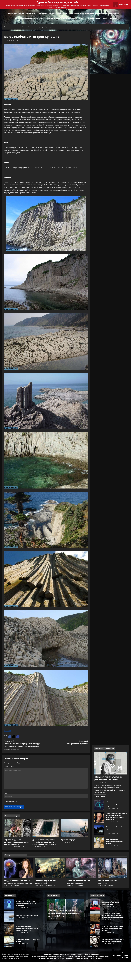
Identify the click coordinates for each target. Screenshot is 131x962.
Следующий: (77, 742)
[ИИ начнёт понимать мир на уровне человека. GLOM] (110, 763)
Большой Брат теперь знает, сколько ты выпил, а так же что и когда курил (9, 904)
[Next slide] (83, 895)
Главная (125, 953)
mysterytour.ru (8, 847)
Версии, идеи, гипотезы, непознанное (21, 13)
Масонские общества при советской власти (95, 904)
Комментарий (9, 766)
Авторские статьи (93, 18)
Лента (126, 955)
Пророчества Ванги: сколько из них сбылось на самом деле (95, 941)
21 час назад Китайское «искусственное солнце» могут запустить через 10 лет (9, 929)
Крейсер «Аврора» (68, 840)
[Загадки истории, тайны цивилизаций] (50, 868)
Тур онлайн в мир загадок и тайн (58, 2)
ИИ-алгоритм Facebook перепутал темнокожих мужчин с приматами (99, 830)
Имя (5, 793)
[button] (128, 16)
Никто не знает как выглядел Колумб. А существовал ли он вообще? (95, 929)
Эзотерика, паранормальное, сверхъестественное (65, 18)
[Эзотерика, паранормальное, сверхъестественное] (81, 868)
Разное (105, 18)
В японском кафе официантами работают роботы (99, 842)
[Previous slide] (80, 895)
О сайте (125, 957)
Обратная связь (123, 960)
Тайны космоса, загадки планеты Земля (29, 18)
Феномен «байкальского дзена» (9, 916)
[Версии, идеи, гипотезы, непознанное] (112, 868)
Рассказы (113, 18)
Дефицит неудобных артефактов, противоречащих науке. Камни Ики (16, 842)
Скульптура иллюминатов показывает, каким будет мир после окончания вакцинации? (95, 916)
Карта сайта (123, 4)
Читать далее (100, 796)
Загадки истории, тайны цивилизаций (53, 13)
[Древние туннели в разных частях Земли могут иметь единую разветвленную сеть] (46, 828)
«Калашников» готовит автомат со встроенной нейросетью (99, 805)
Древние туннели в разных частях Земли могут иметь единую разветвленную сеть (44, 842)
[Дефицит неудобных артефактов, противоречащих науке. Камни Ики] (17, 828)
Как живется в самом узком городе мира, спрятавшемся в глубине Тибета (63, 913)
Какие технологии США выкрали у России (9, 941)
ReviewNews (6, 959)
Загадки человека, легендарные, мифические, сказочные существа (95, 13)
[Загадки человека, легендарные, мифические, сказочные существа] (18, 868)
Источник (7, 730)
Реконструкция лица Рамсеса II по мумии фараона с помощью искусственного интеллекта (99, 817)
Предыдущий (22, 745)
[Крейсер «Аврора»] (74, 828)
